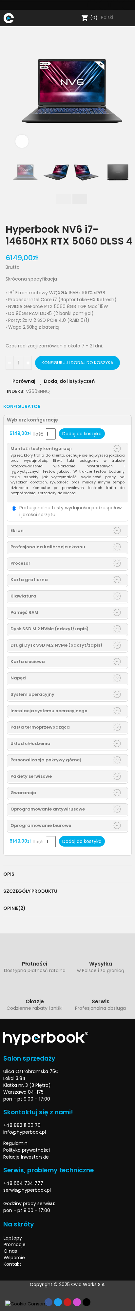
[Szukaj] (74, 18)
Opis (8, 874)
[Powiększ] (22, 141)
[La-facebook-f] (92, 5)
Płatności (34, 964)
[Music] (86, 1302)
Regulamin (15, 1143)
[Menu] (20, 18)
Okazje (35, 1001)
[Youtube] (115, 5)
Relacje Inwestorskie (26, 1157)
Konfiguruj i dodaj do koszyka (77, 363)
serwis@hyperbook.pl (27, 1190)
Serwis (100, 1001)
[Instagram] (127, 5)
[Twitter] (104, 5)
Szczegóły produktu (30, 891)
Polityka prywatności (26, 1150)
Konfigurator (22, 406)
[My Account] (128, 18)
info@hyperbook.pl (24, 1132)
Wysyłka (100, 964)
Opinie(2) (14, 908)
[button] (17, 91)
